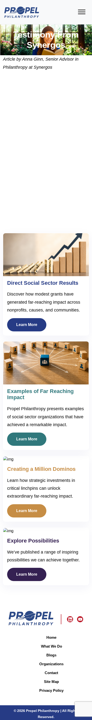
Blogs (51, 655)
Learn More (26, 324)
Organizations (51, 664)
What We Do (51, 646)
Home (51, 637)
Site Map (51, 681)
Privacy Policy (51, 690)
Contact (51, 673)
